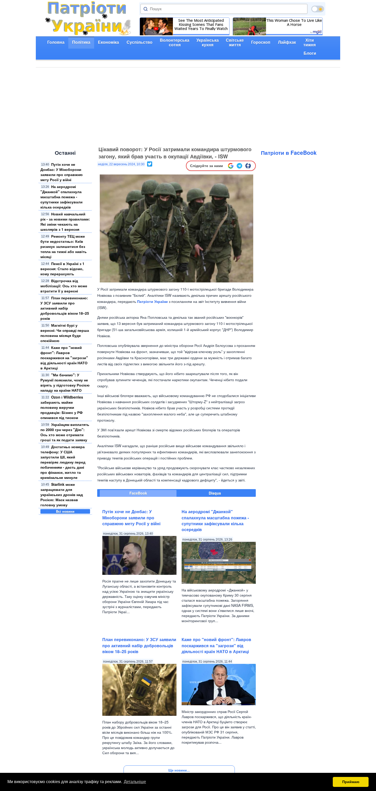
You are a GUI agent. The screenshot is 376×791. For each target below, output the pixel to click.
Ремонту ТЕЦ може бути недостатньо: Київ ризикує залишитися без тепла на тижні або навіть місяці (63, 246)
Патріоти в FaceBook (289, 152)
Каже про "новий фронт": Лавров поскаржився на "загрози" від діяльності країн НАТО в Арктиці (64, 357)
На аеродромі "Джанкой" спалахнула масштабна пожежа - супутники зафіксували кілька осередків (61, 197)
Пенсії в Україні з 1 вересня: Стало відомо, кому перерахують (62, 268)
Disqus (215, 493)
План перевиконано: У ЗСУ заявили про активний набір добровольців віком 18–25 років (64, 308)
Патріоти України (152, 301)
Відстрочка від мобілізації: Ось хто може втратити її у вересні (63, 285)
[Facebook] (248, 165)
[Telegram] (239, 165)
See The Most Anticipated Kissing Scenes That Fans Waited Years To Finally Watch (201, 24)
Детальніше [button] (135, 781)
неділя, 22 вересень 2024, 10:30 (121, 164)
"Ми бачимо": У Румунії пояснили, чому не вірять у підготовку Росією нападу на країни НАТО (65, 382)
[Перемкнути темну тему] (317, 9)
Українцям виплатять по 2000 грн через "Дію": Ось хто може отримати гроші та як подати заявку (64, 432)
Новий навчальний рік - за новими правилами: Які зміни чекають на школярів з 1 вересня (65, 221)
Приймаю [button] (350, 782)
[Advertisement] (188, 106)
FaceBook (138, 493)
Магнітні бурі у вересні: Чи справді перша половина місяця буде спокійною (64, 333)
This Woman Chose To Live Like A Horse (294, 22)
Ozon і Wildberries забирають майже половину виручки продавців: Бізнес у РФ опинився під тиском (61, 407)
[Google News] (230, 165)
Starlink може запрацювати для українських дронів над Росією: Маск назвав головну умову (61, 494)
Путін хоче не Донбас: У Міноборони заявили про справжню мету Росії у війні (61, 172)
